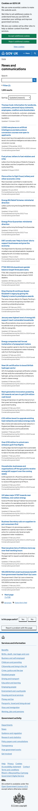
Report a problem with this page (19, 628)
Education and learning (11, 683)
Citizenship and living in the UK (14, 666)
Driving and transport (10, 679)
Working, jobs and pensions (13, 711)
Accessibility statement (11, 767)
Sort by (4, 98)
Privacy (10, 763)
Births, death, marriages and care (15, 654)
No (33, 619)
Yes (24, 619)
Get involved (7, 754)
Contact (26, 767)
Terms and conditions (10, 770)
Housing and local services (13, 695)
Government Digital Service (13, 776)
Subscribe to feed (21, 603)
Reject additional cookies (19, 41)
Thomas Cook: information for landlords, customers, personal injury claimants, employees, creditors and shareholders (19, 107)
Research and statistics (11, 737)
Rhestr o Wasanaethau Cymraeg (15, 773)
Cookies (19, 763)
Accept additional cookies (19, 36)
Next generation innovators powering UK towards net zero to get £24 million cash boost (18, 394)
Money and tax (8, 699)
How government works (11, 749)
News (4, 729)
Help (4, 763)
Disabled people (8, 674)
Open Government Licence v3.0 (15, 786)
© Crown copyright (19, 805)
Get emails (7, 603)
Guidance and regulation (12, 733)
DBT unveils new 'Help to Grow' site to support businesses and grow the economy (18, 243)
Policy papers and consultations (15, 741)
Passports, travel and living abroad (16, 703)
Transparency (7, 745)
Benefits (5, 650)
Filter (6, 85)
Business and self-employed (13, 658)
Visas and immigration (11, 707)
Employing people (9, 687)
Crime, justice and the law (12, 670)
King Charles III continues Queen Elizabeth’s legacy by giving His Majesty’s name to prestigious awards (18, 293)
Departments (7, 725)
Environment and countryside (14, 691)
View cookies (19, 47)
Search (13, 76)
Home (4, 59)
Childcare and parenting (12, 662)
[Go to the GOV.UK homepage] (10, 53)
